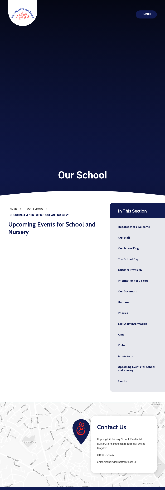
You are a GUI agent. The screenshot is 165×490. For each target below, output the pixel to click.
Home (13, 208)
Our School (35, 208)
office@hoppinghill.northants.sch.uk (116, 461)
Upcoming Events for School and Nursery (39, 215)
